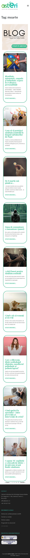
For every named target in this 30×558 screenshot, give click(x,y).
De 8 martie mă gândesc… (12, 181)
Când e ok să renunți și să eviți (14, 316)
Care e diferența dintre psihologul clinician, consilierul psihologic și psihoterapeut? (14, 364)
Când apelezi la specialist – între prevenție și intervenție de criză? (14, 413)
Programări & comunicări (8, 523)
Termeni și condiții (6, 517)
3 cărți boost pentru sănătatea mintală (14, 272)
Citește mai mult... (10, 98)
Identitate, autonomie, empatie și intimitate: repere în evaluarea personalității (14, 80)
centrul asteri (11, 553)
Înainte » (22, 482)
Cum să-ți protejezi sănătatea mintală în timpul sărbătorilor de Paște (14, 133)
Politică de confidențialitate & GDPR (11, 514)
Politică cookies (5, 520)
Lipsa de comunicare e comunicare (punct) (14, 228)
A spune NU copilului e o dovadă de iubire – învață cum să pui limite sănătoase (15, 463)
